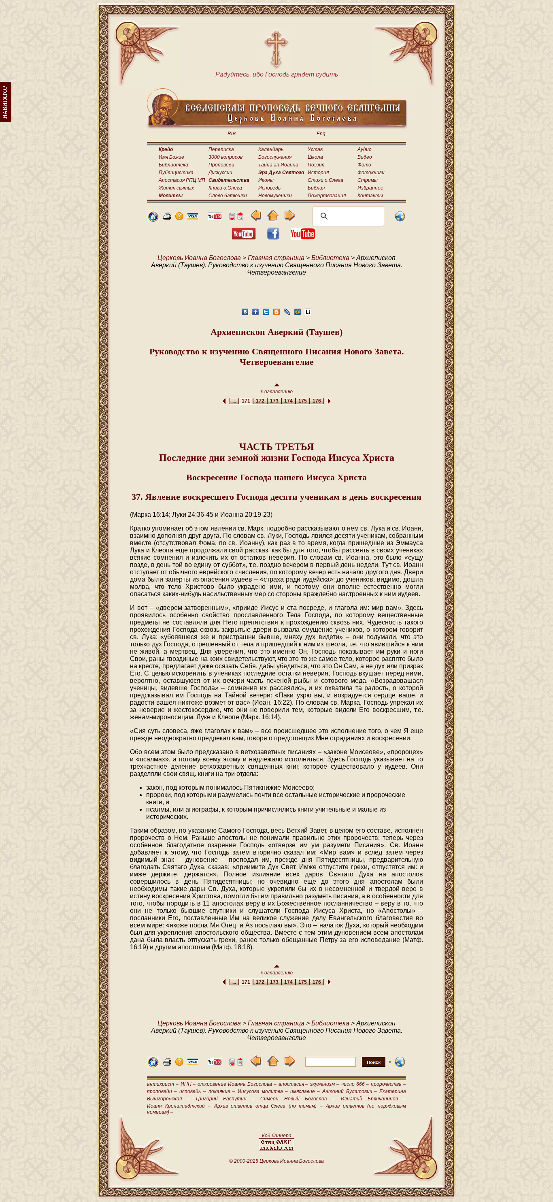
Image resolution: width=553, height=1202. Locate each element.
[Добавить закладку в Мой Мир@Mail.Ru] (297, 314)
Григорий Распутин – (225, 1099)
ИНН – (188, 1084)
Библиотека (173, 165)
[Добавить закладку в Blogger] (276, 314)
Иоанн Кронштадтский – (179, 1106)
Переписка (221, 149)
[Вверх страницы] (240, 218)
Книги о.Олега (225, 188)
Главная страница (276, 257)
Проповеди (221, 165)
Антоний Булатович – (349, 1091)
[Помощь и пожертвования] (192, 217)
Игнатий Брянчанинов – (373, 1099)
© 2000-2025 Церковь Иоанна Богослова (276, 1161)
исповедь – (192, 1091)
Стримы (367, 180)
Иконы (266, 180)
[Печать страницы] (167, 218)
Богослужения (274, 157)
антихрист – (163, 1084)
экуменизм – (324, 1084)
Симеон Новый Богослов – (297, 1099)
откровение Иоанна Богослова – (237, 1084)
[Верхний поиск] (348, 1066)
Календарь (270, 149)
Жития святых (176, 188)
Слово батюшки (227, 195)
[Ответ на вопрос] (179, 218)
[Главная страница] (153, 220)
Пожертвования (327, 195)
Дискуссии (220, 172)
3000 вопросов (225, 157)
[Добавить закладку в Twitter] (266, 314)
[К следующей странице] (289, 219)
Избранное (370, 188)
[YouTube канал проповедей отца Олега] (303, 237)
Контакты (370, 195)
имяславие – (305, 1091)
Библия (316, 188)
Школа (315, 157)
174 (288, 401)
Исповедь (269, 188)
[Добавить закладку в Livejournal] (287, 314)
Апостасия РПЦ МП (182, 180)
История (318, 172)
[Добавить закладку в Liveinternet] (308, 314)
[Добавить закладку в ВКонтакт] (244, 314)
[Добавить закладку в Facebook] (255, 314)
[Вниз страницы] (232, 218)
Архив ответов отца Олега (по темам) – (268, 1106)
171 (246, 401)
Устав (315, 149)
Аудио (364, 149)
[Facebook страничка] (273, 237)
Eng (321, 133)
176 (316, 401)
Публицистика (176, 172)
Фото (364, 165)
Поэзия (316, 165)
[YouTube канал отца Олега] (215, 218)
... (234, 401)
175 (302, 401)
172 (260, 401)
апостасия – (293, 1084)
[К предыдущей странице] (256, 219)
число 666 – (355, 1084)
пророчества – (388, 1084)
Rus (232, 133)
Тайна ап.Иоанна (278, 165)
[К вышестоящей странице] (273, 219)
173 (274, 401)
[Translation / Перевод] (400, 220)
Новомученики (275, 195)
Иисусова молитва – (262, 1091)
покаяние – (221, 1091)
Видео (364, 157)
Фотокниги (371, 172)
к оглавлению (277, 391)
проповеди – (162, 1091)
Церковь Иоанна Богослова (199, 257)
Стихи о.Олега (325, 180)
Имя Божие (171, 157)
